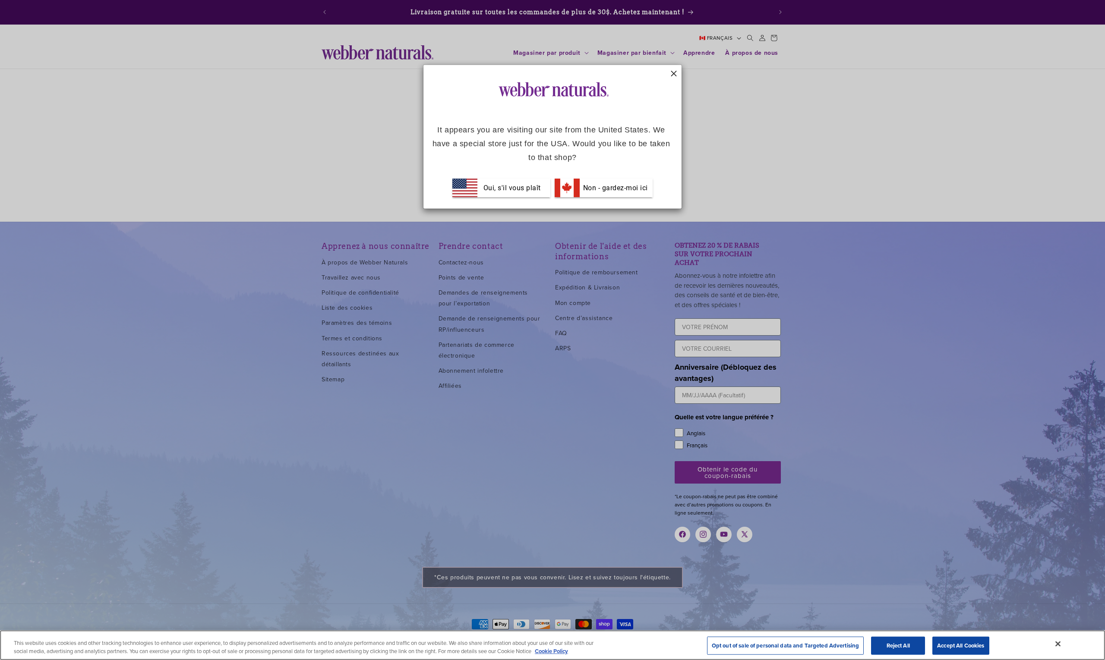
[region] (552, 645)
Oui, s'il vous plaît (512, 187)
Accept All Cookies (960, 645)
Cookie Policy (551, 651)
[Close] (1057, 644)
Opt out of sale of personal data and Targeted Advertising (785, 645)
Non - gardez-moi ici (614, 187)
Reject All (898, 645)
